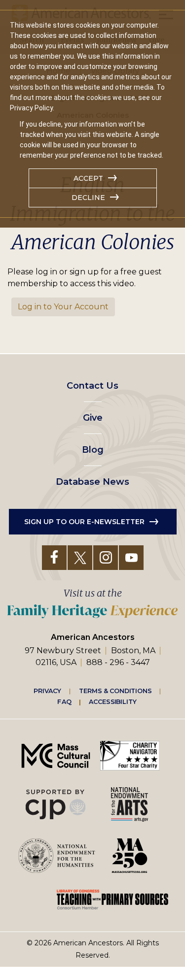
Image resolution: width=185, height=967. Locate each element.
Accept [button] (88, 178)
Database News (92, 481)
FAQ (64, 701)
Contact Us (92, 385)
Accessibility (112, 701)
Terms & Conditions (115, 691)
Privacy (47, 691)
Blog (93, 449)
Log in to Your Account (63, 306)
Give (93, 417)
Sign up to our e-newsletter (84, 521)
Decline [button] (88, 197)
